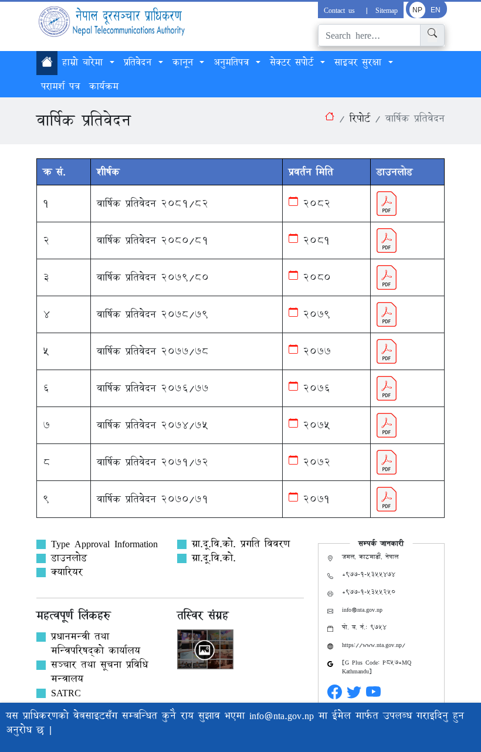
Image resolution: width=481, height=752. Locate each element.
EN (436, 10)
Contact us (341, 10)
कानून (185, 62)
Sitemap (386, 10)
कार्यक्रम (103, 86)
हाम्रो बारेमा (84, 62)
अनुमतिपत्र (233, 62)
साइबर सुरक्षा (360, 62)
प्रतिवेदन (140, 62)
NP (417, 10)
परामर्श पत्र (60, 86)
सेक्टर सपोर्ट (294, 62)
